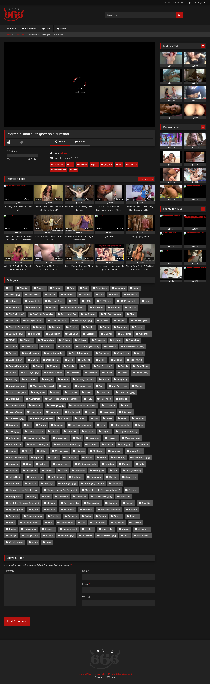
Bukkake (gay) (16, 334)
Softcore (51, 503)
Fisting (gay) (142, 372)
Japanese (13, 425)
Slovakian (63, 496)
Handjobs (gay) (16, 405)
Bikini (132, 314)
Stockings (87, 509)
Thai (50, 522)
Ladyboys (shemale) (81, 425)
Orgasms (13, 464)
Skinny (33, 496)
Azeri (101, 294)
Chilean (66, 340)
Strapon (133, 509)
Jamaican (139, 418)
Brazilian (90, 327)
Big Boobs (98, 307)
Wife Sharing (143, 535)
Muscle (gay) (136, 451)
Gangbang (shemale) (43, 386)
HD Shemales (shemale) (84, 405)
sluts (75, 170)
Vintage (12, 535)
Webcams (87, 535)
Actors (63, 28)
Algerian (41, 288)
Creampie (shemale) (89, 346)
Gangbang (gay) (17, 386)
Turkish (12, 529)
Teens (12, 522)
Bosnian (73, 327)
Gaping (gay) (84, 386)
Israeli (109, 418)
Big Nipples (89, 314)
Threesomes (67, 522)
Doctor (102, 360)
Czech (140, 353)
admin (63, 153)
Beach (148, 301)
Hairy (89, 399)
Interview (65, 418)
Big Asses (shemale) (74, 307)
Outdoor (43, 464)
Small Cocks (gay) (103, 496)
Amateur (57, 288)
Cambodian (54, 334)
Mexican (144, 444)
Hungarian (55, 412)
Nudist (89, 457)
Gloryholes (19, 35)
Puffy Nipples (57, 477)
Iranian (81, 418)
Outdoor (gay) (62, 464)
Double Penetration (18, 366)
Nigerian (38, 457)
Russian (113, 477)
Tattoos (117, 516)
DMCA (111, 674)
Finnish (109, 372)
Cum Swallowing (55, 353)
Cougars (48, 346)
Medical (109, 444)
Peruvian (13, 470)
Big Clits (132, 307)
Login (189, 2)
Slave (47, 496)
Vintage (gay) (31, 535)
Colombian (134, 340)
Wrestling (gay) (16, 542)
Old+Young (119, 457)
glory (95, 164)
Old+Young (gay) (141, 457)
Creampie (65, 346)
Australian (69, 294)
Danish (34, 360)
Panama (126, 464)
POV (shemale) (133, 470)
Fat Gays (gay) (31, 372)
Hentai (127, 405)
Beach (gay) (15, 307)
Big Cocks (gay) (16, 314)
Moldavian (98, 451)
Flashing (13, 379)
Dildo (70, 360)
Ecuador (54, 366)
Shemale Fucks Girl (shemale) (23, 490)
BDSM (88, 301)
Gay (101, 386)
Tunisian (137, 522)
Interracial (127, 412)
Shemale (116, 483)
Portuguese (99, 470)
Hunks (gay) (74, 412)
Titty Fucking (99, 522)
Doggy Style (136, 360)
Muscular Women (17, 457)
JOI (28, 425)
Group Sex (105, 392)
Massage (112, 438)
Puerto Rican (36, 477)
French (64, 379)
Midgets (12, 451)
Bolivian (40, 327)
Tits (83, 522)
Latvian (54, 431)
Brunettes (122, 327)
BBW (74, 301)
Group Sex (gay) (127, 392)
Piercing (49, 470)
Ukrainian (49, 529)
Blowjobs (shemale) (18, 327)
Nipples (54, 457)
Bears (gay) (34, 307)
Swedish (55, 516)
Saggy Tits (130, 477)
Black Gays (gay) (83, 320)
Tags (48, 28)
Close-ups (100, 340)
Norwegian (72, 457)
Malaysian (94, 438)
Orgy (28, 464)
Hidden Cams (15, 412)
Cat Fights (126, 334)
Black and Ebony (59, 320)
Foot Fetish (31, 379)
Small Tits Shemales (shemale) (24, 503)
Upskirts (89, 529)
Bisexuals (13, 320)
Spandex (113, 503)
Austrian (86, 294)
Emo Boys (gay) (104, 366)
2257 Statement (124, 674)
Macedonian (62, 438)
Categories (30, 28)
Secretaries (14, 483)
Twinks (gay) (30, 529)
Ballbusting (14, 301)
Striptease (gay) (35, 516)
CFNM (12, 340)
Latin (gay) (14, 431)
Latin (140, 425)
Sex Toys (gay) (68, 483)
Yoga (48, 542)
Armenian (120, 288)
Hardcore (36, 405)
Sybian (102, 516)
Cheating (28, 340)
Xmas (35, 542)
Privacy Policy (99, 674)
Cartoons (91, 334)
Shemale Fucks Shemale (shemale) (102, 490)
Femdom (74, 372)
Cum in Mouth (32, 353)
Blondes (104, 320)
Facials (12, 372)
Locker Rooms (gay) (37, 438)
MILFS (28, 451)
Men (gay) (126, 444)
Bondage (56, 327)
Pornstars (80, 470)
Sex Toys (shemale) (94, 483)
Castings (108, 334)
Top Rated (119, 522)
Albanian (24, 288)
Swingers (72, 516)
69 (10, 288)
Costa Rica (30, 346)
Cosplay (13, 346)
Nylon (103, 457)
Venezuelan (107, 529)
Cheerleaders (47, 340)
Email (86, 584)
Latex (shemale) (122, 425)
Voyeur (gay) (67, 535)
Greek (88, 392)
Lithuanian (14, 438)
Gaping (65, 386)
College (117, 340)
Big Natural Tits (68, 314)
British (106, 327)
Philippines (31, 470)
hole (120, 164)
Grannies (72, 392)
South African (93, 503)
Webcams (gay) (108, 535)
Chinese (82, 340)
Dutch (39, 366)
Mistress (80, 451)
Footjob (48, 379)
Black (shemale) (34, 320)
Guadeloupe (15, 399)
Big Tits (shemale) (112, 314)
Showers (133, 490)
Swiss (88, 516)
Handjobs (124, 399)
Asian (136, 288)
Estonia (124, 366)
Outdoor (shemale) (87, 464)
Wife (126, 535)
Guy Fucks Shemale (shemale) (63, 399)
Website (86, 597)
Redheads (77, 477)
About (61, 141)
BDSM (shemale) (128, 301)
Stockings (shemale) (111, 509)
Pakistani (109, 464)
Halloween (106, 399)
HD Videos (110, 405)
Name (86, 571)
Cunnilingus (123, 353)
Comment (9, 571)
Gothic (56, 392)
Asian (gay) (14, 294)
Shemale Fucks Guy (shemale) (62, 490)
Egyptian (71, 366)
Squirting (51, 509)
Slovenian (81, 496)
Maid (78, 438)
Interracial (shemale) (43, 418)
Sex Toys (48, 483)
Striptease (14, 516)
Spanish (130, 503)
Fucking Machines (85, 379)
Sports (35, 509)
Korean (42, 425)
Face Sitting (142, 366)
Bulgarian (35, 334)
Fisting (124, 372)
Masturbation (15, 444)
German (139, 386)
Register (201, 2)
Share (81, 141)
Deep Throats (52, 360)
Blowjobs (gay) (141, 320)
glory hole (108, 164)
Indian (92, 412)
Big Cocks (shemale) (43, 314)
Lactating (58, 425)
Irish (96, 418)
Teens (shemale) (31, 522)
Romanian (96, 477)
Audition (51, 294)
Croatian (111, 346)
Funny (106, 379)
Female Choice (54, 372)
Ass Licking (33, 294)
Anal (72, 288)
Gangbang (122, 379)
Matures (93, 444)
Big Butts (115, 307)
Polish (64, 470)
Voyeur (49, 535)
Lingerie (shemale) (128, 431)
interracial (132, 164)
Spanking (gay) (16, 509)
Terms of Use (84, 674)
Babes (115, 294)
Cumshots (104, 353)
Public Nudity (15, 477)
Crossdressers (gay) (134, 346)
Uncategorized (70, 529)
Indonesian (108, 412)
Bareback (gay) (55, 301)
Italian (124, 418)
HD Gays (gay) (57, 405)
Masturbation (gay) (39, 444)
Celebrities (144, 334)
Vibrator (125, 529)
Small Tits (125, 496)
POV (115, 470)
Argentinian (101, 288)
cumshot (83, 164)
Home (13, 28)
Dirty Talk (85, 360)
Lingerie (106, 431)
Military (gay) (61, 451)
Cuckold (13, 353)
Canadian (73, 334)
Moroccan (116, 451)
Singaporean (15, 496)
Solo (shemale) (71, 503)
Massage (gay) (132, 438)
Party (141, 464)
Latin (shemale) (35, 431)
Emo (86, 366)
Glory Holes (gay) (17, 392)
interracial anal (60, 170)
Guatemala (34, 399)
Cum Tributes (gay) (81, 353)
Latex (102, 425)
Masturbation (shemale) (68, 444)
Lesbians (89, 431)
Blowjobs (121, 320)
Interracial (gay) (16, 418)
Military (43, 451)
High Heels (35, 412)
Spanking (146, 503)
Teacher (134, 516)
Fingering (92, 372)
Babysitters (132, 294)
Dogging (118, 360)
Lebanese (72, 431)
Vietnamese (143, 529)
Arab (85, 288)
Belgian (52, 307)
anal (71, 164)
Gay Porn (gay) (119, 386)
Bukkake (139, 327)
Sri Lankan (69, 509)
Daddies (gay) (15, 360)
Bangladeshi (34, 301)
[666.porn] (14, 14)
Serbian (32, 483)
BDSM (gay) (105, 301)
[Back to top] (200, 675)
